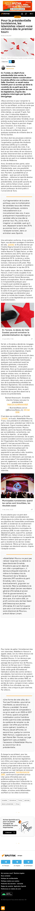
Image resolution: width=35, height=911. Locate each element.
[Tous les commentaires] (3, 908)
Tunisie (20, 800)
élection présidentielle (7, 804)
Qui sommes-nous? (7, 873)
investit (4, 418)
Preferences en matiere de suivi (11, 889)
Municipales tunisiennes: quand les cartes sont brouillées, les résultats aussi (17, 503)
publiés (11, 245)
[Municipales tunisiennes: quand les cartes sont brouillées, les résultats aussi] (17, 485)
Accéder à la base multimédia (26, 58)
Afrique (17, 804)
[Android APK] (7, 894)
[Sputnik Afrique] (6, 14)
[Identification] (22, 14)
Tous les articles (10, 68)
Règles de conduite (7, 886)
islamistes (26, 800)
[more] (32, 339)
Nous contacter (5, 876)
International (12, 800)
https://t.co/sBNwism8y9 (17, 404)
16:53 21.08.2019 (6, 36)
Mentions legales (19, 873)
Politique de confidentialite (9, 878)
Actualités (4, 800)
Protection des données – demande (12, 883)
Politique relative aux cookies (10, 881)
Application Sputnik (20, 886)
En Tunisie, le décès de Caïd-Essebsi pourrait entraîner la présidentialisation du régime (16, 332)
